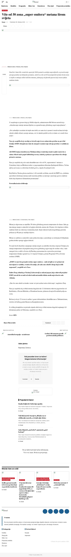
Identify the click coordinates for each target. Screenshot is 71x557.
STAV (47, 480)
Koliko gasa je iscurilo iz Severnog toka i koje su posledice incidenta (9, 485)
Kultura (39, 478)
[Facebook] (25, 377)
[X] (31, 377)
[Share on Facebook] (9, 26)
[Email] (16, 26)
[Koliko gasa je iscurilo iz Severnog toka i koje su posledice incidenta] (9, 476)
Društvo (5, 478)
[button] (3, 2)
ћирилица (21, 348)
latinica (28, 348)
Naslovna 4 (6, 480)
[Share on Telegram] (58, 323)
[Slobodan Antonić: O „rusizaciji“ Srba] (61, 476)
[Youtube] (37, 377)
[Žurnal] (35, 2)
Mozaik (4, 10)
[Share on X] (13, 26)
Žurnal (3, 22)
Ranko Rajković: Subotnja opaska (30, 404)
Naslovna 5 (40, 480)
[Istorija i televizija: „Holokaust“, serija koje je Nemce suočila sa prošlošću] (44, 476)
